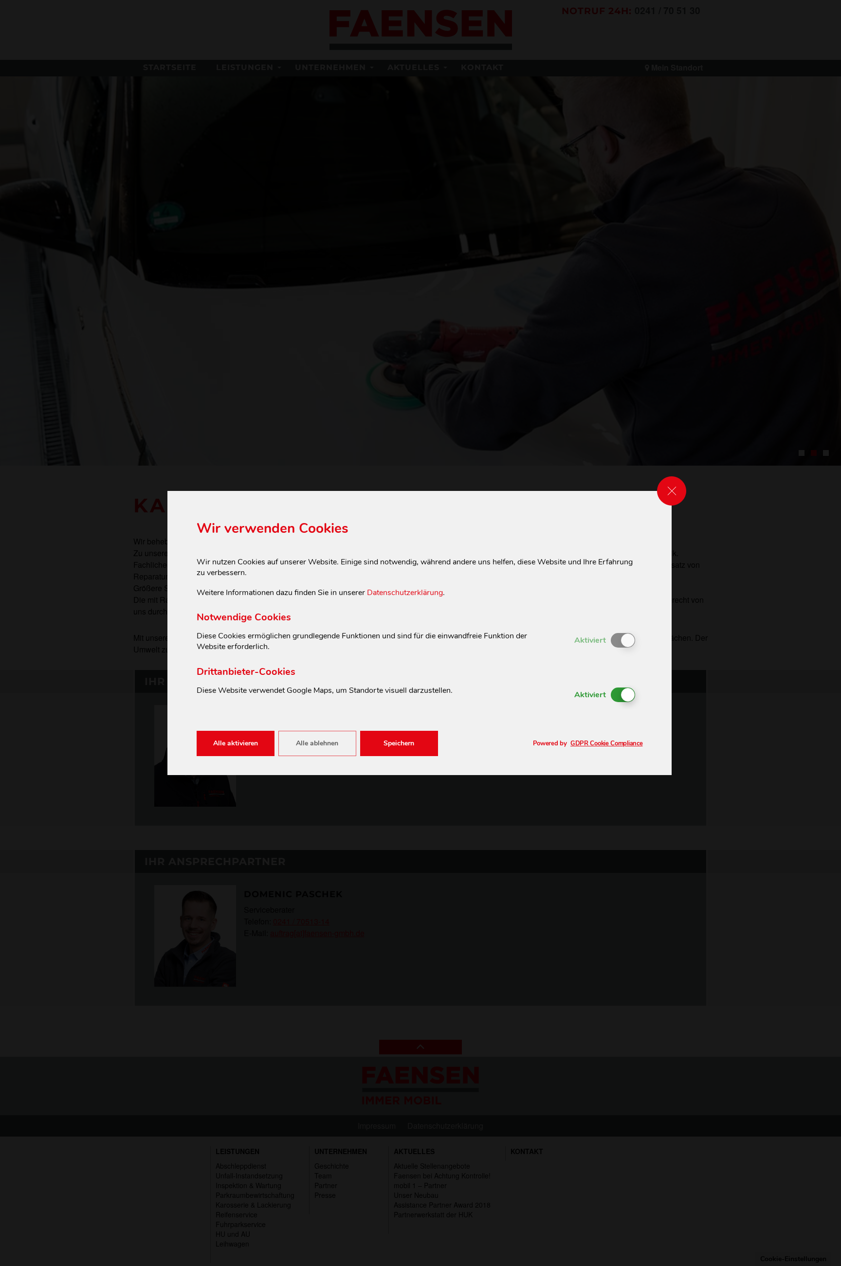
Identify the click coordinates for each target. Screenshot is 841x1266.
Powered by (588, 744)
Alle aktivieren (235, 743)
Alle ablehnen (317, 743)
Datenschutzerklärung (405, 592)
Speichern (399, 743)
